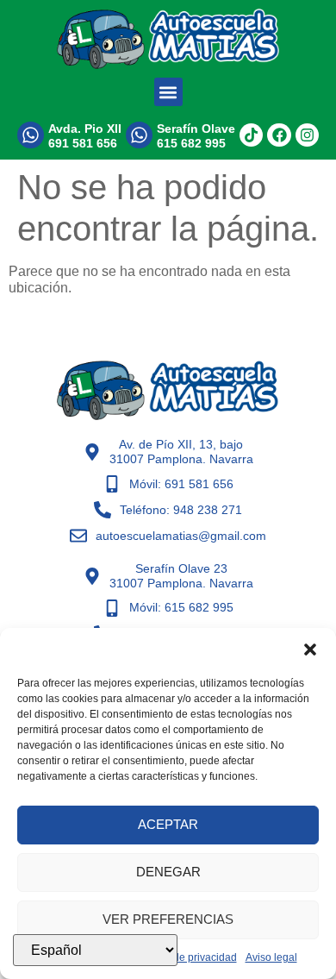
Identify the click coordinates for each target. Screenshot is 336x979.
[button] (310, 649)
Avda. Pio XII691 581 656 (84, 136)
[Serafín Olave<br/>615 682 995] (139, 135)
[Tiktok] (251, 135)
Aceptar (168, 824)
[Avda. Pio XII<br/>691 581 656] (30, 135)
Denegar (168, 871)
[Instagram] (307, 135)
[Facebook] (278, 135)
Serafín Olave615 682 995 (196, 136)
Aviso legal (271, 957)
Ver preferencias (168, 919)
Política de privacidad (186, 957)
